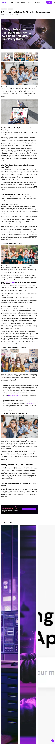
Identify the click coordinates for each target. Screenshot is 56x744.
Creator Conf (30, 403)
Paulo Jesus (5, 14)
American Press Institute (14, 395)
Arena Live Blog (9, 282)
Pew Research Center (15, 375)
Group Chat (4, 8)
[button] (29, 509)
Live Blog (10, 8)
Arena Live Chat (33, 236)
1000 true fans (25, 206)
